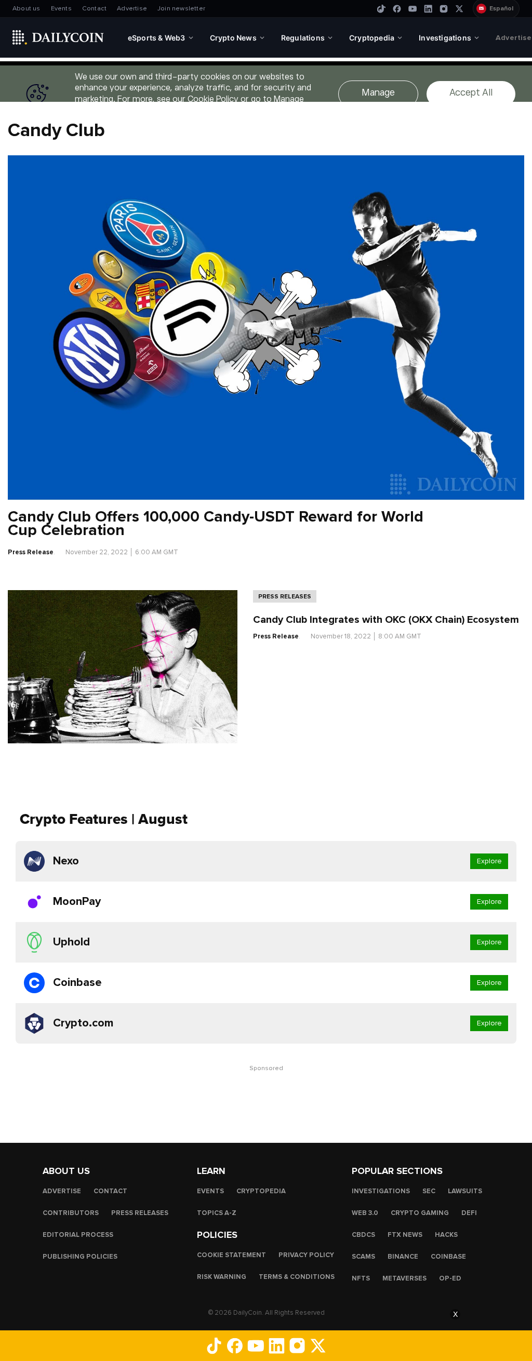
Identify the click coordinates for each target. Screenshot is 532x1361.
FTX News (405, 1234)
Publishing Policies (80, 1256)
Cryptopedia (261, 1190)
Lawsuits (465, 1190)
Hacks (446, 1234)
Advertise (132, 8)
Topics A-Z (216, 1212)
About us (26, 8)
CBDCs (363, 1234)
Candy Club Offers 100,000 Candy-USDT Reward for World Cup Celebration (215, 523)
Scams (363, 1256)
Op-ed (450, 1278)
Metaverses (404, 1278)
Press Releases (284, 596)
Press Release (31, 552)
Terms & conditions (297, 1276)
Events (61, 8)
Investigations (381, 1190)
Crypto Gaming (420, 1212)
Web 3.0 (365, 1212)
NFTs (361, 1278)
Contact (94, 8)
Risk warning (221, 1276)
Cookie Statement (231, 1254)
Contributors (71, 1212)
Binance (403, 1256)
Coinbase (448, 1256)
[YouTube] (412, 9)
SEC (428, 1190)
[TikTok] (381, 9)
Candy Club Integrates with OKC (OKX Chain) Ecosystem (386, 619)
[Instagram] (444, 9)
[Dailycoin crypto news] (58, 37)
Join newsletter (181, 8)
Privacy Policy (306, 1254)
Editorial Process (78, 1234)
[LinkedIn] (428, 9)
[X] (459, 9)
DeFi (469, 1212)
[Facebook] (397, 9)
